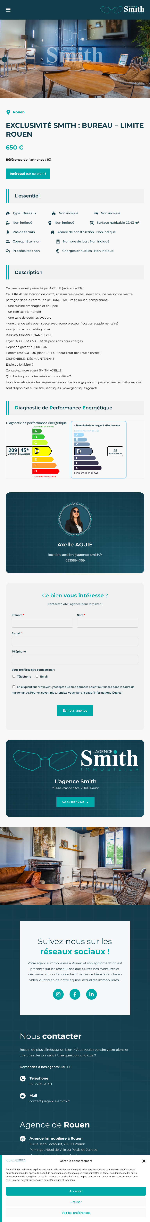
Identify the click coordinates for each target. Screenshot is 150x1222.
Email (44, 676)
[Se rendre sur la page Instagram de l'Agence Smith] (58, 994)
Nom (81, 615)
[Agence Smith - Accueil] (122, 10)
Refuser (76, 1202)
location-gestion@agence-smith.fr (75, 555)
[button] (144, 1161)
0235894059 (75, 560)
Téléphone (19, 651)
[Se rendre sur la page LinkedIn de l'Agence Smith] (91, 994)
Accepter (76, 1191)
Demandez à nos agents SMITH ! (45, 1067)
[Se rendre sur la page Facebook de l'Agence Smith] (75, 994)
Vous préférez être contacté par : (33, 669)
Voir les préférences (76, 1213)
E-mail (17, 633)
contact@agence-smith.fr (49, 1101)
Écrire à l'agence (75, 710)
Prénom (18, 615)
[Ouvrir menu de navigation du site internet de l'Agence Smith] (8, 9)
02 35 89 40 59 (40, 1084)
